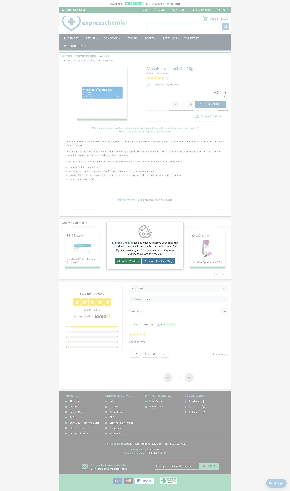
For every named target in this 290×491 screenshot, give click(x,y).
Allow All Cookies (128, 261)
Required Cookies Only (158, 261)
